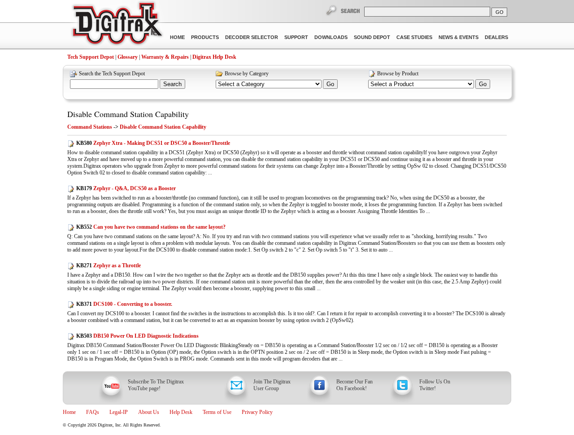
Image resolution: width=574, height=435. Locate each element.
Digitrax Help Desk (214, 57)
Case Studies (414, 37)
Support (296, 37)
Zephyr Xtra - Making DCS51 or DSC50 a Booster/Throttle (153, 143)
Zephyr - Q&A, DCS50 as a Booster (126, 188)
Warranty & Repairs (165, 57)
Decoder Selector (251, 37)
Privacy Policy (257, 412)
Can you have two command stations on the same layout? (151, 227)
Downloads (331, 37)
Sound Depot (372, 37)
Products (205, 37)
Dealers (496, 37)
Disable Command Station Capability (128, 114)
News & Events (458, 37)
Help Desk (181, 412)
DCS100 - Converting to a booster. (124, 304)
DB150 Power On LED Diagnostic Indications (137, 336)
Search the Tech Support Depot (112, 73)
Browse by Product (397, 73)
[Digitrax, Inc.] (117, 25)
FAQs (92, 412)
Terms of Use (217, 412)
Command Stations (89, 127)
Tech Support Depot (90, 57)
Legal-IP (118, 412)
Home (177, 37)
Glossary (127, 57)
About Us (148, 412)
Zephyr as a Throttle (108, 265)
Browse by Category (247, 73)
